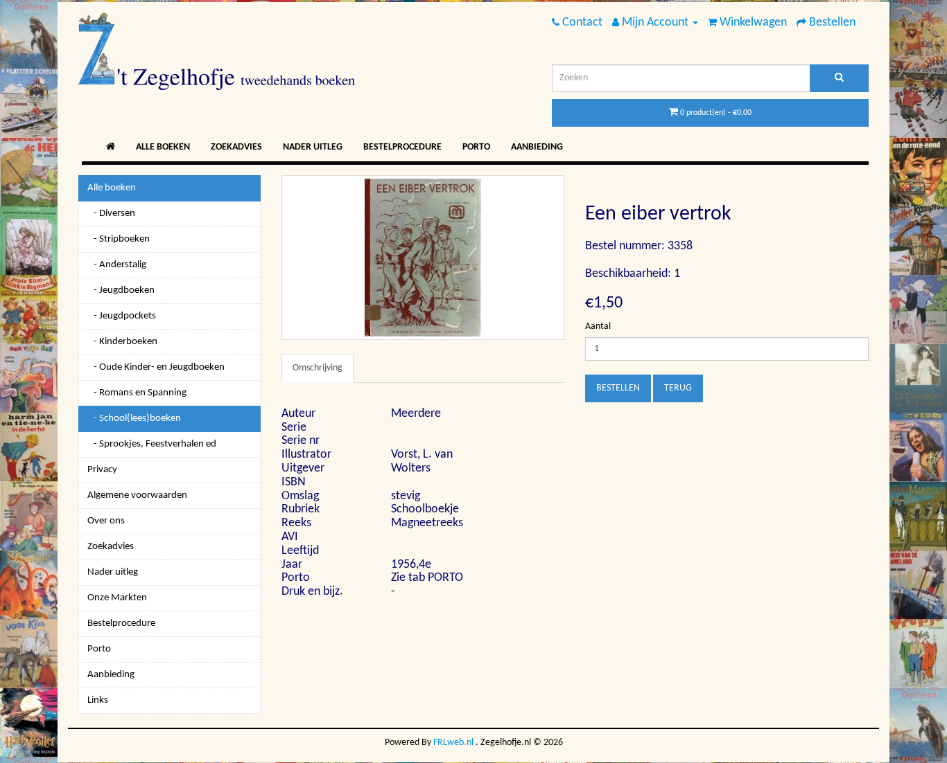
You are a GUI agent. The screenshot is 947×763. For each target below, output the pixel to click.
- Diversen (111, 213)
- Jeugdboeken (121, 290)
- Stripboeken (118, 239)
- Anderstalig (116, 265)
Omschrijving (317, 368)
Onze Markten (117, 598)
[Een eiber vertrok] (423, 257)
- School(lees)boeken (134, 418)
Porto (476, 147)
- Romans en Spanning (136, 393)
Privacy (102, 470)
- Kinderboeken (122, 341)
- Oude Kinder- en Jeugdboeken (156, 367)
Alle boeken (163, 147)
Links (97, 700)
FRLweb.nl (453, 742)
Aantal (598, 326)
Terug (678, 388)
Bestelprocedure (402, 147)
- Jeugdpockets (121, 316)
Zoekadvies (236, 147)
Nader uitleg (312, 147)
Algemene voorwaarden (137, 495)
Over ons (106, 521)
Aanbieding (537, 147)
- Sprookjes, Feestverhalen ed (151, 444)
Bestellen (618, 388)
